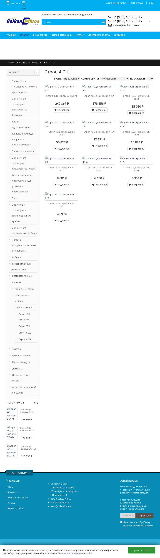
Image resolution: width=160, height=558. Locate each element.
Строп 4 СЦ (24, 339)
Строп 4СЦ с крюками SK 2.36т (61, 205)
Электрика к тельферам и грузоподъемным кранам (21, 213)
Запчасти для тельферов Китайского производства (24, 87)
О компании (40, 35)
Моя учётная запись (18, 497)
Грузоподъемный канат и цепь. (21, 266)
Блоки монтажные (22, 275)
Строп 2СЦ (24, 326)
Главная (11, 35)
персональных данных (141, 525)
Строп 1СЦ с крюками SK (25, 317)
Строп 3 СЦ (24, 332)
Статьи (80, 35)
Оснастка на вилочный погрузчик (24, 390)
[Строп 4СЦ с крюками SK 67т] (12, 413)
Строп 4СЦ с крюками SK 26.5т (61, 133)
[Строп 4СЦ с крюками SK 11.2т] (136, 124)
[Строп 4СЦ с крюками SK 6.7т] (61, 160)
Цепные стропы (24, 307)
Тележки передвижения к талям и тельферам (24, 245)
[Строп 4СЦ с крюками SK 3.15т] (136, 160)
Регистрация (137, 3)
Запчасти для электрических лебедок (24, 230)
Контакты (119, 35)
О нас (11, 487)
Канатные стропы (24, 288)
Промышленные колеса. (20, 378)
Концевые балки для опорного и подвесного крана (23, 139)
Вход (151, 3)
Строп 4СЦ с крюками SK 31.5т (28, 447)
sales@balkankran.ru (127, 25)
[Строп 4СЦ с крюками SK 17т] (98, 124)
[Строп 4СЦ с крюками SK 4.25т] (98, 160)
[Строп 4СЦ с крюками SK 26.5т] (61, 124)
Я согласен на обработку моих (138, 525)
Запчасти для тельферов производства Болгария (19, 107)
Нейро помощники (61, 35)
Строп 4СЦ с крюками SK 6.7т (61, 169)
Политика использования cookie (75, 553)
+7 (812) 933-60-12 (127, 21)
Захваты (16, 348)
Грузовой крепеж (21, 355)
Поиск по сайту (15, 508)
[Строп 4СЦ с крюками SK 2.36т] (61, 196)
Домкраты (17, 368)
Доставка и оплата (99, 35)
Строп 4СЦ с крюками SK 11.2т (136, 133)
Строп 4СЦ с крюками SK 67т (27, 410)
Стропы (34, 62)
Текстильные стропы (22, 298)
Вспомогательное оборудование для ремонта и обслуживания (22, 183)
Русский (14, 3)
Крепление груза (21, 362)
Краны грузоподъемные (21, 124)
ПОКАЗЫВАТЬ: (138, 78)
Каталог (24, 35)
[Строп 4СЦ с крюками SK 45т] (12, 432)
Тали (14, 198)
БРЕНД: (58, 78)
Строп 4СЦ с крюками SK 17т (99, 131)
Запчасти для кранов (23, 151)
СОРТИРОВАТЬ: (90, 78)
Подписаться (144, 515)
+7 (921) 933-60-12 (127, 17)
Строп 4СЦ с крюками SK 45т (27, 429)
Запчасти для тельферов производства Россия (23, 163)
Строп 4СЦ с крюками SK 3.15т (136, 169)
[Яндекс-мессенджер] (24, 5)
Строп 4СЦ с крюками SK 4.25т (99, 169)
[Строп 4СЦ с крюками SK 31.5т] (12, 450)
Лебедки (16, 257)
